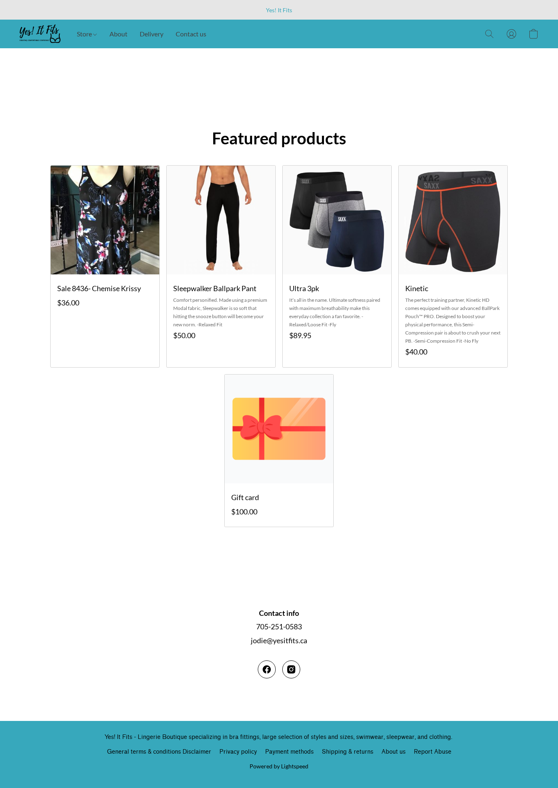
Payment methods (289, 751)
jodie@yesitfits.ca (279, 640)
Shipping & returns (347, 751)
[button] (40, 34)
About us (394, 751)
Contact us (191, 34)
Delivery (151, 34)
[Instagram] (291, 669)
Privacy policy (238, 751)
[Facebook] (267, 669)
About (118, 34)
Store (85, 34)
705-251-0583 (279, 626)
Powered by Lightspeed (279, 766)
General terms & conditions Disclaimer (159, 751)
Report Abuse (432, 751)
